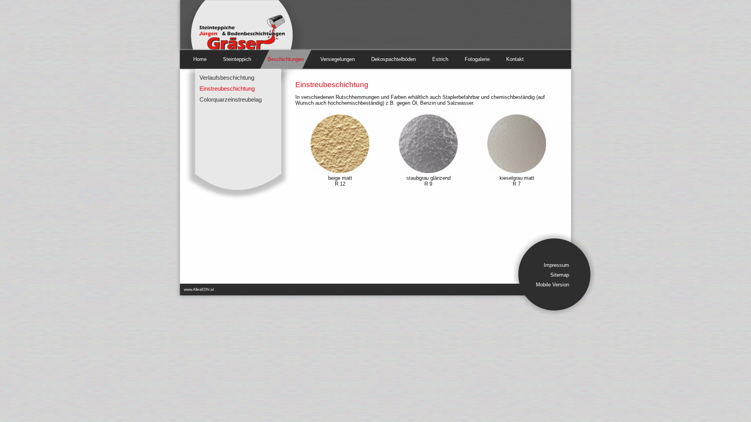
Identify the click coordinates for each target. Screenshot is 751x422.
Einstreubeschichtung (227, 89)
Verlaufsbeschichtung (226, 78)
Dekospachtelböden (393, 59)
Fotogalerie (477, 59)
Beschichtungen (286, 59)
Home (200, 59)
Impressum (556, 265)
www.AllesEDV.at (199, 289)
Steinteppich (237, 59)
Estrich (440, 59)
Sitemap (559, 275)
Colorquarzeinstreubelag (230, 100)
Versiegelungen (337, 59)
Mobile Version (552, 285)
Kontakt (515, 59)
